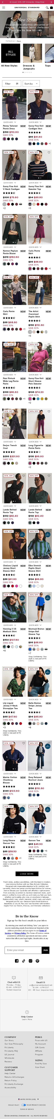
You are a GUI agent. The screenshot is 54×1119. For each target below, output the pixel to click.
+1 (50, 143)
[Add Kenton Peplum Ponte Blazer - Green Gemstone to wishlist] (23, 217)
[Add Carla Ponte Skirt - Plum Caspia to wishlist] (49, 217)
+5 (30, 208)
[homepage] (27, 7)
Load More (27, 874)
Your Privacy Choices (36, 1105)
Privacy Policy (13, 1105)
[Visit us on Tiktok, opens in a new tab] (23, 961)
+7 (30, 653)
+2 (4, 208)
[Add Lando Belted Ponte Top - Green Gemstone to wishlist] (49, 476)
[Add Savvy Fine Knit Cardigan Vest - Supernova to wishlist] (49, 92)
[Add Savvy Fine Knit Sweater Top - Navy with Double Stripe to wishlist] (49, 153)
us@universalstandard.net (40, 985)
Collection (10, 41)
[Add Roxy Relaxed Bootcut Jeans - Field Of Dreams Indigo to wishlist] (49, 744)
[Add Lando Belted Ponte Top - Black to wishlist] (23, 476)
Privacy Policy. (20, 933)
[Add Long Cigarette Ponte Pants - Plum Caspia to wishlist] (49, 412)
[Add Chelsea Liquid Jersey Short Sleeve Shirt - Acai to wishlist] (23, 532)
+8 (30, 727)
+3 (4, 727)
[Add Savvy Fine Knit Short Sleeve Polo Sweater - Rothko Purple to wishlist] (49, 345)
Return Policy (11, 1080)
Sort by (29, 83)
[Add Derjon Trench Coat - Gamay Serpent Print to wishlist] (23, 412)
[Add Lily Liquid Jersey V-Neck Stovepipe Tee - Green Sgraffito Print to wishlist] (23, 669)
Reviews (8, 1061)
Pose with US (41, 1040)
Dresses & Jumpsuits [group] (29, 67)
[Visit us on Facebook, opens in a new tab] (16, 961)
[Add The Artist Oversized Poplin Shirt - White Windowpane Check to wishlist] (49, 278)
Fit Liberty (9, 1047)
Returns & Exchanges (14, 1077)
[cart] (51, 7)
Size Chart (40, 1067)
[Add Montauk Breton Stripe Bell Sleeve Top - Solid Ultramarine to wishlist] (49, 595)
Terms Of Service (27, 1109)
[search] (47, 8)
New (19, 41)
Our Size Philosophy (14, 1043)
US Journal (9, 1054)
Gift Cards (40, 1047)
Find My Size (41, 1063)
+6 (4, 650)
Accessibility (10, 1087)
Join (45, 950)
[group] (27, 2)
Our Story (9, 1040)
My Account (40, 1043)
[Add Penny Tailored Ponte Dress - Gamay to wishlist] (23, 92)
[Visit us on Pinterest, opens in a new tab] (37, 961)
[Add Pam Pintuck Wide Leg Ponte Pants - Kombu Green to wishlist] (23, 345)
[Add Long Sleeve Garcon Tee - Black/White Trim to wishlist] (23, 807)
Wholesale (9, 1058)
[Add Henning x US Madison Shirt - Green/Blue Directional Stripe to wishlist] (23, 595)
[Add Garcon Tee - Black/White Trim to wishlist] (49, 807)
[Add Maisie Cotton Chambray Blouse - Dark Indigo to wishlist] (23, 744)
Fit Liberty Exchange (14, 1084)
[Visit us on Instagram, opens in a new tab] (30, 961)
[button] (13, 117)
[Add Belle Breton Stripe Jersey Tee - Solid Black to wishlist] (49, 669)
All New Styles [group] (9, 65)
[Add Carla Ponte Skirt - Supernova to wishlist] (23, 278)
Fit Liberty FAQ (11, 1051)
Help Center (10, 1073)
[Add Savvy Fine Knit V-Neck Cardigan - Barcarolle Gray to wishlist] (23, 153)
